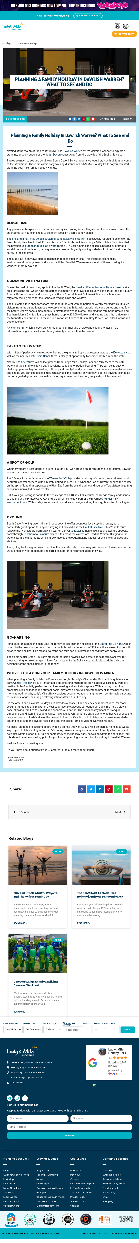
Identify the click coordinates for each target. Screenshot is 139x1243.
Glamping (41, 1192)
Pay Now (75, 1174)
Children (96, 1024)
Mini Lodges (42, 1183)
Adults (86, 1024)
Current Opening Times (16, 1174)
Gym (105, 1197)
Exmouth (43, 534)
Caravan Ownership (26, 43)
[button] (134, 25)
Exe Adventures (24, 362)
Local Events (10, 1197)
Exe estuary (120, 352)
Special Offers (11, 1205)
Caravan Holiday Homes (49, 1188)
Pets (113, 1024)
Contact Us (9, 1183)
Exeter (77, 530)
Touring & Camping (47, 1174)
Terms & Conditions (81, 1192)
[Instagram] (17, 1098)
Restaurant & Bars (112, 1179)
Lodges (40, 1179)
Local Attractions (12, 1188)
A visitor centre (15, 327)
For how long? (49, 1024)
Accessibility (77, 1201)
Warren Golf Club (59, 478)
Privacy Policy (77, 1197)
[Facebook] (10, 1098)
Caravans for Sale (46, 1201)
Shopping (108, 1201)
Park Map (8, 1179)
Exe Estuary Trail (93, 527)
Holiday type (29, 1024)
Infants (105, 1024)
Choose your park (10, 1024)
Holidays (7, 43)
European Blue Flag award (40, 246)
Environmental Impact (82, 1183)
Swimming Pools (112, 1174)
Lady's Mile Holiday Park (117, 1051)
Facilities (107, 1170)
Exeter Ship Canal (39, 356)
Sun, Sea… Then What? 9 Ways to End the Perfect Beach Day (35, 895)
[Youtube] (25, 1098)
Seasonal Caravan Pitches (51, 1197)
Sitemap (75, 1205)
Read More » (20, 923)
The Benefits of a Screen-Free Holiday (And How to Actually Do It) (101, 895)
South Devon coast (56, 154)
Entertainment (110, 1188)
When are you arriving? (69, 1024)
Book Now (75, 1170)
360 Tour (8, 1192)
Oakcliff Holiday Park (26, 682)
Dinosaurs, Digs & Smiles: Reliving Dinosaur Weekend (36, 983)
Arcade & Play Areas (114, 1183)
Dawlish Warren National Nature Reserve (99, 287)
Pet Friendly (109, 1192)
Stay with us (42, 1170)
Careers (75, 1179)
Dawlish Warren (72, 151)
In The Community (80, 1188)
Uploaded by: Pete (16, 757)
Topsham (29, 534)
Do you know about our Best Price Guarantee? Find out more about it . (51, 750)
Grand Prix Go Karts (111, 643)
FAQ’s (6, 1170)
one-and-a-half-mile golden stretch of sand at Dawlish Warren (48, 238)
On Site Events (11, 1201)
